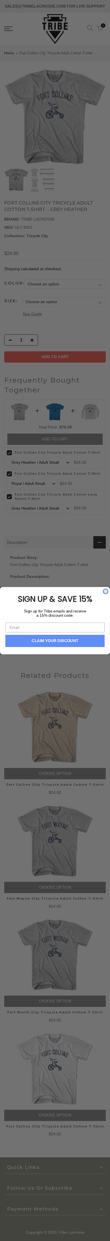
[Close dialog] (105, 591)
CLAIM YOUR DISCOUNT (55, 641)
